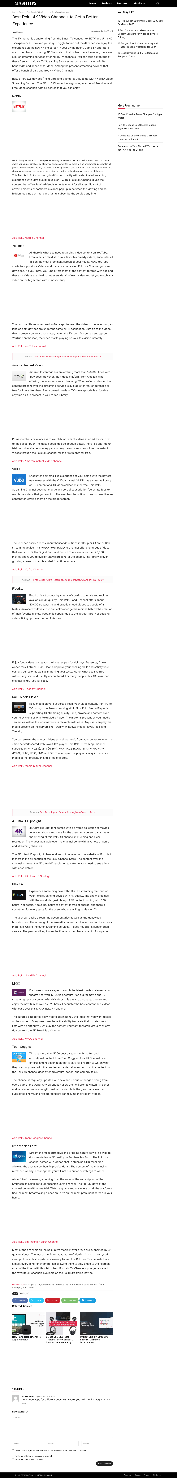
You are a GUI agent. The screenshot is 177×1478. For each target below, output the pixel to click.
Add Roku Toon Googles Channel (32, 1138)
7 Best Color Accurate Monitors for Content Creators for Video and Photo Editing (138, 34)
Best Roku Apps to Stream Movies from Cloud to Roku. (68, 812)
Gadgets (22, 12)
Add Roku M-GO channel (27, 1038)
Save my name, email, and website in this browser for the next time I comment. (51, 1450)
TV (27, 1294)
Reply (24, 1403)
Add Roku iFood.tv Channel (29, 689)
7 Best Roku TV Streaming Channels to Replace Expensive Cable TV (67, 356)
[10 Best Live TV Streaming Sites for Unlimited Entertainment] (96, 1323)
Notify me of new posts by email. (29, 1459)
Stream (16, 1333)
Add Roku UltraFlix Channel (29, 975)
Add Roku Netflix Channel (28, 237)
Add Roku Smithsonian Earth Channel (35, 1241)
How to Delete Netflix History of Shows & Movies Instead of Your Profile (67, 579)
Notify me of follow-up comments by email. (33, 1456)
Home (14, 12)
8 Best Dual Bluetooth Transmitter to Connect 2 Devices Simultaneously (59, 1339)
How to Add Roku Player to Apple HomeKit (26, 1338)
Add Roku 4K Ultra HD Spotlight (31, 876)
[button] (157, 3)
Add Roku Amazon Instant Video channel (37, 461)
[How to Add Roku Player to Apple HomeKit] (28, 1323)
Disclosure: (18, 1284)
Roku (22, 1294)
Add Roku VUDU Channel (27, 569)
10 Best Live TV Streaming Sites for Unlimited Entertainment (94, 1339)
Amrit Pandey (18, 32)
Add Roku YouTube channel (29, 346)
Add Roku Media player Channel (32, 766)
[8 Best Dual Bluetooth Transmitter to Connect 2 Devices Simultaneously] (62, 1323)
